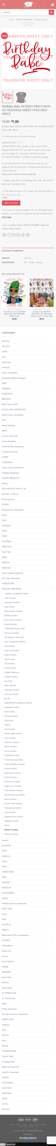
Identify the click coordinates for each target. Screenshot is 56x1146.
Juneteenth (6, 845)
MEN (4, 877)
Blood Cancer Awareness (12, 414)
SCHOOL (6, 940)
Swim (4, 1040)
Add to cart (11, 202)
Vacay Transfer (9, 812)
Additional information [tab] (12, 251)
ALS (3, 356)
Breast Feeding (8, 425)
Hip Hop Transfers (11, 694)
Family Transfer (10, 668)
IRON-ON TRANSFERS (24, 19)
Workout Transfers (11, 834)
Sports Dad (6, 987)
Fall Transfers (9, 663)
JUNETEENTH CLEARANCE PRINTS (18, 703)
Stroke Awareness (9, 1008)
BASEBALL (6, 388)
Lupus (4, 861)
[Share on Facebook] (9, 235)
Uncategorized (8, 1061)
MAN (4, 866)
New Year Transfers (11, 742)
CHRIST (5, 457)
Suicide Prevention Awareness (14, 1014)
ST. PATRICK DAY (9, 993)
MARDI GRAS (8, 871)
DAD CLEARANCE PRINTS (14, 641)
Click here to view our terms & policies (19, 174)
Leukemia (6, 856)
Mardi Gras (8, 720)
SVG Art (5, 1035)
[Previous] (6, 59)
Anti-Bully (6, 367)
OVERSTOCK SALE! (12, 755)
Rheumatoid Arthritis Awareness (15, 935)
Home (11, 19)
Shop (25, 1124)
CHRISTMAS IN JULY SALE (14, 628)
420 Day (5, 341)
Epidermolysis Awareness (12, 509)
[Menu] (3, 4)
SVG (4, 1029)
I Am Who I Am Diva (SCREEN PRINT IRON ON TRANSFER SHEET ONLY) (14, 314)
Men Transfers (9, 729)
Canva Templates (9, 441)
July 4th (7, 698)
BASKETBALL (7, 393)
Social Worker (8, 961)
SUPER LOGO (8, 1019)
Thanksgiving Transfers (12, 808)
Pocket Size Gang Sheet (13, 759)
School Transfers (10, 777)
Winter (7, 825)
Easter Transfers (10, 655)
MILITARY (6, 882)
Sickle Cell (6, 950)
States (4, 1003)
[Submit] (51, 12)
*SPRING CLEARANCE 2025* (16, 593)
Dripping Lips (8, 499)
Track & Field (7, 1056)
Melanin (7, 724)
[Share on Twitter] (14, 235)
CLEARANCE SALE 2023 (14, 637)
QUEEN (5, 929)
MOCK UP (6, 887)
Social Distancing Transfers (14, 794)
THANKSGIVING (9, 1051)
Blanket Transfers (10, 624)
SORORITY (6, 971)
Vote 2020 (6, 1087)
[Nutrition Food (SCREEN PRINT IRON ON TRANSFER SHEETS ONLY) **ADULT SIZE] (41, 292)
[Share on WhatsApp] (4, 235)
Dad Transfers (9, 646)
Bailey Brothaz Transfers (13, 611)
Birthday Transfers (17, 225)
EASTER (5, 504)
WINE (4, 1098)
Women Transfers (41, 19)
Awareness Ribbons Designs (14, 377)
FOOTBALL (7, 541)
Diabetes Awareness (10, 472)
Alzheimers (6, 362)
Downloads (40, 1124)
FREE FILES (7, 546)
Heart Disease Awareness (12, 573)
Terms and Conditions (28, 1126)
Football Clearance (11, 672)
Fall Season (6, 525)
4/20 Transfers (10, 598)
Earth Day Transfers (11, 650)
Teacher (5, 1045)
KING (4, 850)
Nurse (4, 914)
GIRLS (4, 557)
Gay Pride (6, 551)
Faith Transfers (9, 659)
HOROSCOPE (8, 583)
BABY (4, 383)
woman (5, 1103)
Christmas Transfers (11, 633)
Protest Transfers (10, 768)
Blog (19, 1124)
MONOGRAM (8, 892)
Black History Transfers (13, 620)
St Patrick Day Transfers (13, 803)
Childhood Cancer (10, 451)
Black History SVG (10, 404)
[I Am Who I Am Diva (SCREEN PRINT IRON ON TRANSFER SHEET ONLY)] (14, 292)
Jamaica (5, 840)
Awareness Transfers (12, 602)
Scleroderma (7, 945)
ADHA (4, 351)
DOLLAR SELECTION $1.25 (14, 488)
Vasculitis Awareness (10, 1072)
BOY (4, 420)
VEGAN (5, 1077)
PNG (4, 919)
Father (4, 530)
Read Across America (12, 773)
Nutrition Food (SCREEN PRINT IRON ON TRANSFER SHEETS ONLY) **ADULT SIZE (42, 314)
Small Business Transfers (13, 790)
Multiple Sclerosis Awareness (14, 903)
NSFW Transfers (10, 746)
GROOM (6, 562)
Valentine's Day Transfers (13, 816)
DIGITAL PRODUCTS (10, 478)
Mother (5, 898)
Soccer (5, 956)
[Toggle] (53, 478)
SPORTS (5, 982)
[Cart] (52, 4)
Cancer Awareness (10, 435)
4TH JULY (6, 346)
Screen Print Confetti (12, 781)
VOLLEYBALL (7, 1082)
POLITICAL (6, 924)
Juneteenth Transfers (11, 707)
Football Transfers (11, 676)
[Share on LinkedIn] (28, 235)
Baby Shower (9, 606)
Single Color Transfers (12, 786)
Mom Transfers (10, 738)
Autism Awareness (9, 372)
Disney (5, 483)
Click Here (6, 217)
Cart (31, 1124)
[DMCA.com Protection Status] (8, 1144)
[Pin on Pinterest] (23, 235)
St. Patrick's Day (8, 998)
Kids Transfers (9, 711)
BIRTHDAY (6, 399)
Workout (5, 1109)
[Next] (49, 59)
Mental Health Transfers (13, 733)
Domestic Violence (10, 493)
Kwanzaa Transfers (11, 716)
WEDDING (7, 1093)
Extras (4, 515)
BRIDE (4, 430)
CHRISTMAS (7, 462)
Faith (4, 520)
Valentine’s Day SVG (10, 1066)
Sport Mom (7, 977)
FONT (4, 536)
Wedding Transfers (11, 821)
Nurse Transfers (10, 751)
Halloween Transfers (12, 690)
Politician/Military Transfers (14, 764)
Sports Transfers (10, 799)
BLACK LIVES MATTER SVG (14, 409)
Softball (5, 966)
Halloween (6, 567)
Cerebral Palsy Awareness (12, 446)
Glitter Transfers (10, 685)
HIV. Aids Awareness (11, 578)
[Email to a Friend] (18, 235)
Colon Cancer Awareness (12, 467)
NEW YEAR (7, 908)
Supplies (5, 1024)
